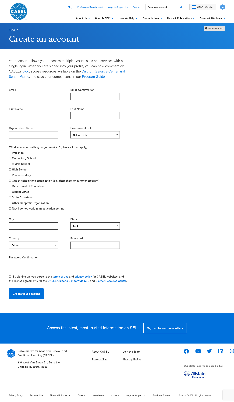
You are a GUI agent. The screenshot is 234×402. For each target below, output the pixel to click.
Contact (136, 7)
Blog (70, 7)
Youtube (198, 351)
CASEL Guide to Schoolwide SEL (68, 281)
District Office (20, 192)
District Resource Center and (103, 71)
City (11, 219)
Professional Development (90, 7)
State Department (23, 197)
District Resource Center (111, 281)
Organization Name (21, 128)
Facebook (187, 351)
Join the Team (131, 351)
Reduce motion (215, 28)
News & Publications (179, 18)
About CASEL (100, 351)
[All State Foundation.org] (206, 374)
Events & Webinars (211, 18)
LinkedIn (221, 351)
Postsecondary (21, 175)
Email (12, 90)
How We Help (127, 18)
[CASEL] (11, 353)
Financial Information (60, 395)
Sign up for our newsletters (165, 328)
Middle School (21, 164)
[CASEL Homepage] (18, 12)
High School (19, 169)
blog (26, 71)
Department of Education (28, 186)
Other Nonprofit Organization (30, 203)
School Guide (19, 76)
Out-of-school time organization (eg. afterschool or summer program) (55, 180)
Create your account (26, 294)
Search (180, 7)
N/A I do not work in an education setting (38, 208)
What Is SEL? (102, 18)
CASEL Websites (205, 7)
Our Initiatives (151, 18)
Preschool (18, 153)
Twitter (210, 351)
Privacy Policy (132, 359)
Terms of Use (100, 359)
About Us (81, 18)
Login (222, 7)
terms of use (60, 276)
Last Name (77, 109)
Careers (81, 395)
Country (14, 238)
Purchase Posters (161, 395)
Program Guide (93, 76)
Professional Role (81, 128)
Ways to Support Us (118, 7)
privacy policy (83, 276)
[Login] (220, 7)
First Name (16, 109)
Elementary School (24, 158)
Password (76, 238)
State (73, 219)
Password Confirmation (23, 257)
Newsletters (98, 395)
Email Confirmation (82, 90)
